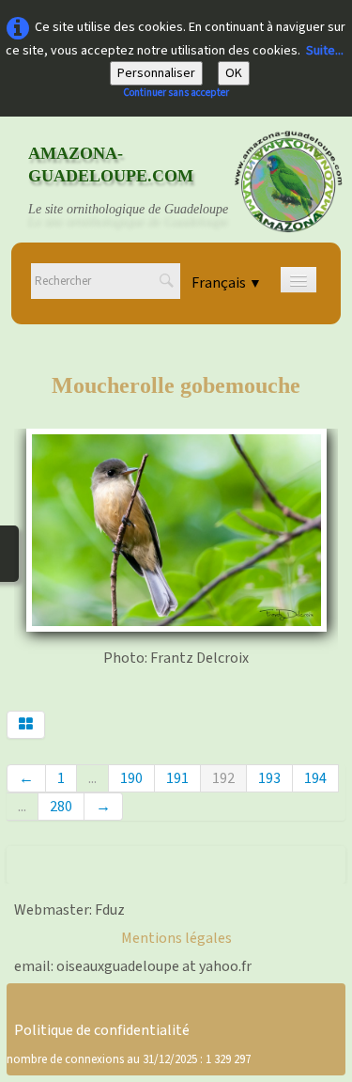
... (92, 778)
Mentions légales (176, 938)
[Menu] (298, 279)
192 (223, 778)
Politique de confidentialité (102, 1030)
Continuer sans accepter (176, 93)
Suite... (325, 50)
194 (315, 778)
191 (177, 778)
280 (61, 806)
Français (226, 283)
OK (233, 73)
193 (269, 778)
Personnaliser (156, 73)
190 (131, 778)
